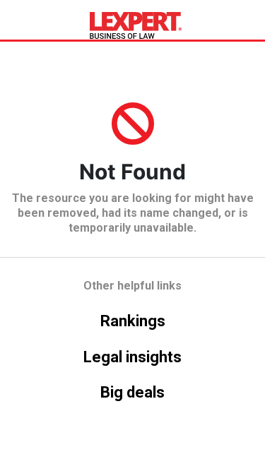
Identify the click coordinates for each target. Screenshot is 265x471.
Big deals (132, 392)
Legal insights (132, 357)
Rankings (132, 321)
